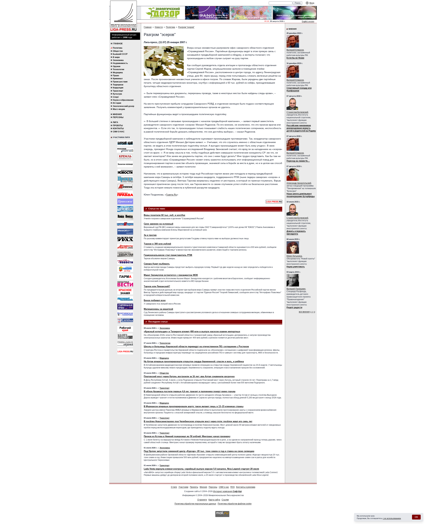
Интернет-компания (227, 491)
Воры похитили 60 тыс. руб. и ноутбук (164, 215)
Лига (115, 122)
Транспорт (118, 91)
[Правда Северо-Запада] (125, 179)
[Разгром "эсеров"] (164, 61)
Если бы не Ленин (295, 58)
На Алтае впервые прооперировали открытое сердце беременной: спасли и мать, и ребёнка (194, 361)
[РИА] (125, 156)
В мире (116, 57)
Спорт (116, 97)
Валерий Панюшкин (296, 289)
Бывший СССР (120, 54)
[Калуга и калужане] (125, 336)
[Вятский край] (125, 143)
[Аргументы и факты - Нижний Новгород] (125, 247)
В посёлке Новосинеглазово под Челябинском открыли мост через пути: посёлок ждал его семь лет (198, 421)
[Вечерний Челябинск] (125, 299)
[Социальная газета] (125, 344)
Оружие (116, 66)
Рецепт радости (294, 307)
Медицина (118, 72)
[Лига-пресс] (125, 351)
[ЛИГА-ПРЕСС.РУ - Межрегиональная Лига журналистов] (123, 16)
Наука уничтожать (296, 266)
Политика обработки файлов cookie (235, 504)
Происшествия (120, 82)
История (117, 103)
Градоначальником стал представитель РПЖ (168, 255)
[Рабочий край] (125, 329)
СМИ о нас (118, 132)
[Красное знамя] (125, 291)
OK (416, 517)
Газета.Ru (171, 194)
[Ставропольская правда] (125, 306)
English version (308, 21)
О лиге (174, 487)
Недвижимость (120, 63)
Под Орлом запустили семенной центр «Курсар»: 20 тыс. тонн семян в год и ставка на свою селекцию (199, 451)
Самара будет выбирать (157, 263)
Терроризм (118, 85)
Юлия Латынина (294, 256)
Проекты (118, 125)
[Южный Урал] (125, 239)
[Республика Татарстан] (125, 254)
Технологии (118, 69)
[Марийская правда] (125, 194)
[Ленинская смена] (125, 186)
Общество (118, 51)
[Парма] (125, 276)
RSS (232, 487)
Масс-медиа (119, 109)
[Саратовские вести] (125, 209)
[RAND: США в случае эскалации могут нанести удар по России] (207, 12)
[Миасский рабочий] (125, 150)
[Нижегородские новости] (125, 172)
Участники (183, 487)
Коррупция (118, 88)
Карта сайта (214, 500)
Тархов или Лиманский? (157, 286)
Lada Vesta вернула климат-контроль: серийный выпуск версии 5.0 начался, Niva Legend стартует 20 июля (201, 469)
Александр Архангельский (299, 183)
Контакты (118, 128)
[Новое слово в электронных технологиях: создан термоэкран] (295, 12)
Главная (148, 27)
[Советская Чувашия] (125, 269)
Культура (117, 94)
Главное (118, 43)
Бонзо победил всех (155, 300)
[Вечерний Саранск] (125, 321)
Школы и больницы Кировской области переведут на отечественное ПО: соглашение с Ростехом (196, 346)
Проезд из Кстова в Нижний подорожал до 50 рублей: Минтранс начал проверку (187, 436)
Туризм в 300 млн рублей (157, 244)
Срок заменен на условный (158, 224)
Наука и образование (123, 100)
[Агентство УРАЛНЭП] (125, 232)
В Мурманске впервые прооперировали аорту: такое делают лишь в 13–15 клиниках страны (193, 406)
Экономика (118, 60)
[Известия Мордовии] (125, 224)
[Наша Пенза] (125, 216)
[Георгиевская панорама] (125, 314)
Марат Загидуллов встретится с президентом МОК (171, 275)
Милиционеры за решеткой (158, 309)
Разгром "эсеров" (186, 27)
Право (116, 75)
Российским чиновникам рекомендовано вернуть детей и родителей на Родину (301, 128)
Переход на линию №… (298, 161)
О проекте (202, 500)
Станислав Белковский (297, 112)
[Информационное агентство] (125, 201)
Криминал (118, 78)
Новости (159, 27)
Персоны (118, 117)
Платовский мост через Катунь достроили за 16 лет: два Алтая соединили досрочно (189, 376)
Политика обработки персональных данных (195, 504)
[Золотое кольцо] (125, 164)
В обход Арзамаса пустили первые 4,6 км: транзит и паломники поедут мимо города (189, 391)
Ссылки (225, 500)
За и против (150, 235)
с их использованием (392, 518)
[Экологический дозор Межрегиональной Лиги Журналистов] (163, 12)
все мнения (304, 312)
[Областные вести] (125, 284)
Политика (117, 48)
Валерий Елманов (295, 50)
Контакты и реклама (245, 487)
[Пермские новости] (125, 261)
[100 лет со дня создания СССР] (251, 12)
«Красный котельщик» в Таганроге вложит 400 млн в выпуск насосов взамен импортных (192, 331)
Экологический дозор (123, 106)
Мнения (117, 114)
